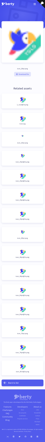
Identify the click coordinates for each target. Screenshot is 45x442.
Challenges (8, 410)
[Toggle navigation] (34, 4)
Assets (37, 424)
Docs (22, 410)
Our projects (22, 413)
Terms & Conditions (18, 431)
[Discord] (14, 437)
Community (7, 416)
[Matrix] (8, 437)
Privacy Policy (27, 431)
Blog (7, 420)
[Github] (25, 437)
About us (38, 406)
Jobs (37, 410)
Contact (37, 416)
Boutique (37, 422)
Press (37, 419)
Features (7, 406)
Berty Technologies (35, 402)
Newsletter (37, 413)
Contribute (22, 416)
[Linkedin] (37, 437)
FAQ (7, 413)
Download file (24, 74)
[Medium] (31, 437)
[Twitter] (20, 437)
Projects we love (22, 419)
